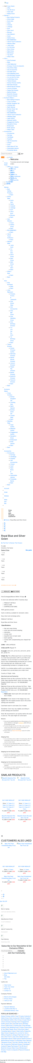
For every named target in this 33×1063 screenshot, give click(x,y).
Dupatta (9, 139)
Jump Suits (10, 45)
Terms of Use (8, 1000)
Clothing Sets (11, 105)
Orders (12, 170)
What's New (10, 56)
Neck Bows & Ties (12, 146)
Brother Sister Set (12, 109)
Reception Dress (12, 124)
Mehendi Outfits (11, 120)
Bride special (11, 127)
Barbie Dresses (11, 92)
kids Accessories (12, 69)
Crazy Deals (10, 6)
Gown (9, 36)
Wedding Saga (11, 116)
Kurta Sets (10, 21)
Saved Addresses (15, 176)
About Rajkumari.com (10, 973)
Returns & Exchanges (10, 997)
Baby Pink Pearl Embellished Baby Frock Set (9, 878)
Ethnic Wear (10, 19)
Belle (8, 62)
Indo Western (11, 34)
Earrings (9, 135)
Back (11, 181)
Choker (9, 142)
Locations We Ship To (10, 1008)
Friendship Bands (12, 150)
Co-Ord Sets (11, 47)
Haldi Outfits (11, 118)
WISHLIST (11, 800)
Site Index (7, 977)
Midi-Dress (10, 53)
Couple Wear (11, 111)
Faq (5, 979)
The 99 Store (11, 10)
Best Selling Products (13, 17)
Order (6, 492)
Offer (8, 8)
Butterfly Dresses (12, 94)
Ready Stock (11, 13)
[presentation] (1, 836)
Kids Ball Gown (11, 71)
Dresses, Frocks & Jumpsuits (15, 66)
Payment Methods (9, 1007)
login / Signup (14, 167)
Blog (5, 975)
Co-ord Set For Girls (13, 77)
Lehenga (9, 26)
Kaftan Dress (11, 38)
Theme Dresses (11, 81)
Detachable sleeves (13, 148)
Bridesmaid (10, 126)
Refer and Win (14, 180)
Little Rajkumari (11, 64)
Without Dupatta (6, 1035)
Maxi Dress (10, 51)
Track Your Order (9, 987)
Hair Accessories (12, 141)
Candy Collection (25, 1016)
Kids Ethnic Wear (12, 68)
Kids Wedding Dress (13, 73)
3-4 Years (9, 805)
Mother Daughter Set (13, 103)
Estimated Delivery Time (11, 1010)
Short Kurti (10, 30)
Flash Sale (10, 11)
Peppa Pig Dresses (12, 90)
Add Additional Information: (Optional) (8, 585)
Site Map (3, 1051)
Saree (9, 23)
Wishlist (6, 496)
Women (6, 15)
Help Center (7, 985)
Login (2, 157)
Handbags (10, 137)
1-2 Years (9, 803)
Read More (4, 692)
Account (6, 488)
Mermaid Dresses (12, 84)
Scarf (8, 144)
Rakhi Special (11, 107)
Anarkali (9, 25)
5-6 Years (9, 807)
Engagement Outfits (13, 122)
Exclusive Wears (9, 98)
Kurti (8, 28)
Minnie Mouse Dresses (13, 86)
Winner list (7, 988)
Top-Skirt (10, 55)
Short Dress (10, 49)
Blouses (9, 32)
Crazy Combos (11, 101)
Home (7, 520)
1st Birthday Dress (12, 79)
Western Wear (11, 43)
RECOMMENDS (11, 40)
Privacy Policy (8, 998)
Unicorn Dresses (12, 88)
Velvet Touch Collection (14, 41)
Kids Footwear (11, 60)
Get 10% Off (3, 901)
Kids (5, 58)
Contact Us (13, 174)
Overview (13, 169)
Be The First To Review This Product (11, 543)
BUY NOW (5, 800)
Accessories (7, 131)
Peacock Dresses (12, 96)
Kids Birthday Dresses (13, 75)
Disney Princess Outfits (14, 83)
